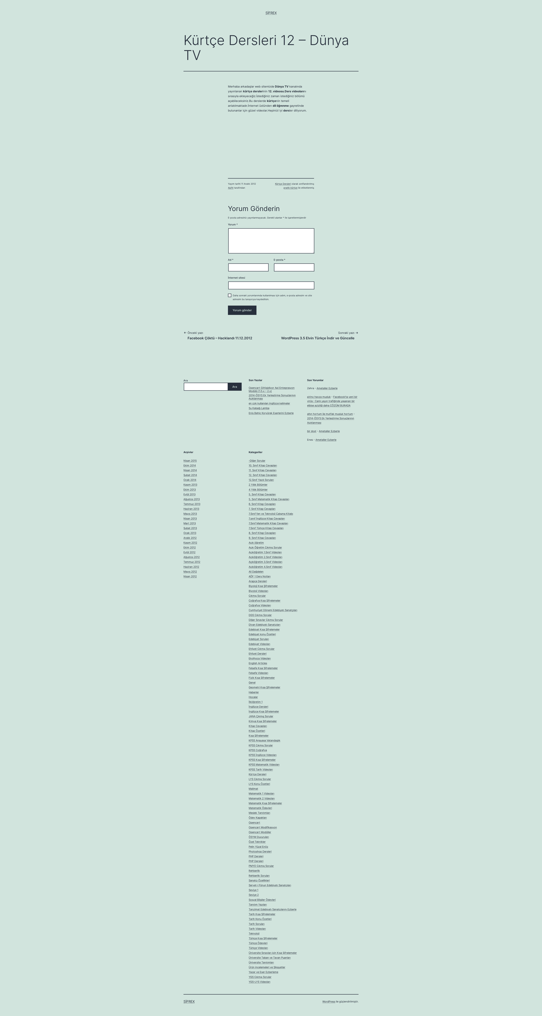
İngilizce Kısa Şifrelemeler (264, 711)
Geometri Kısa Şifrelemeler (264, 687)
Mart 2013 (189, 523)
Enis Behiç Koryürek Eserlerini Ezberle (271, 413)
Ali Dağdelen (256, 571)
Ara (185, 380)
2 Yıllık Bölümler (258, 484)
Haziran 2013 (191, 508)
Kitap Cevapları (258, 726)
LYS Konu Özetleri (259, 783)
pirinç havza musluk (319, 396)
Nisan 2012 (190, 576)
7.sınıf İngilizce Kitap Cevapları (267, 518)
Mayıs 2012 (190, 571)
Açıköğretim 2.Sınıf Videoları (265, 557)
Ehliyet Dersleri (257, 653)
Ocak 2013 (189, 532)
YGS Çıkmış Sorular (260, 976)
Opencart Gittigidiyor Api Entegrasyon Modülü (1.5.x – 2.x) (272, 389)
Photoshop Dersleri (260, 851)
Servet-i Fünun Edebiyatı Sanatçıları (270, 885)
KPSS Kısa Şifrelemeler (262, 759)
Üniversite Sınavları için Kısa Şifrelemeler (273, 952)
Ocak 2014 (189, 479)
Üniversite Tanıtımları (261, 962)
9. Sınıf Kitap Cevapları (262, 537)
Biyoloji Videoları (258, 590)
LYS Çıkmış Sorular (260, 779)
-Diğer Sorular (257, 460)
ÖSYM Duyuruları (259, 836)
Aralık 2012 (190, 537)
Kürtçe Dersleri (283, 183)
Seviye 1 (253, 890)
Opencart (254, 822)
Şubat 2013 (190, 528)
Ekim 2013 (189, 489)
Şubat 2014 (190, 475)
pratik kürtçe (290, 187)
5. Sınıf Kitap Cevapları (262, 494)
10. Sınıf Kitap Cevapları (263, 465)
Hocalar (253, 697)
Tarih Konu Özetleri (260, 918)
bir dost (311, 431)
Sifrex (271, 13)
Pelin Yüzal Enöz (258, 846)
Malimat (253, 788)
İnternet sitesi (236, 277)
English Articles (258, 663)
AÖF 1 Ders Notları (260, 576)
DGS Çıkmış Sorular (260, 615)
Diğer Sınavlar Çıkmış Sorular (266, 619)
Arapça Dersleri (258, 581)
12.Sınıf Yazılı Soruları (261, 479)
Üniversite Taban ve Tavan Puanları (270, 957)
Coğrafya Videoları (260, 605)
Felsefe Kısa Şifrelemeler (263, 668)
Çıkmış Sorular (257, 595)
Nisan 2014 (190, 470)
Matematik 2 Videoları (262, 798)
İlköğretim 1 (256, 701)
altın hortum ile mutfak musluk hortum (330, 413)
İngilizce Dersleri (258, 706)
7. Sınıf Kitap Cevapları (262, 508)
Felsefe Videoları (258, 672)
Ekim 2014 (189, 465)
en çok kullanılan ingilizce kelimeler (269, 403)
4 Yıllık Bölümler (258, 489)
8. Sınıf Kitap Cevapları (262, 532)
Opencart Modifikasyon (263, 827)
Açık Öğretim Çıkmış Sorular (265, 547)
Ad (230, 259)
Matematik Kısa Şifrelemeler (265, 803)
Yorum (233, 224)
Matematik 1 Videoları (261, 793)
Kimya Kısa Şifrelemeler (263, 721)
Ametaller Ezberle (327, 388)
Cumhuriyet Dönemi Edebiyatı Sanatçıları (273, 610)
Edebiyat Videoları (259, 644)
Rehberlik (254, 870)
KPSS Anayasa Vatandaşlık (264, 740)
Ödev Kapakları (258, 817)
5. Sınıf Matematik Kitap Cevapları (269, 499)
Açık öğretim (256, 542)
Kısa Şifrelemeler (259, 735)
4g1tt (230, 187)
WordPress (328, 1001)
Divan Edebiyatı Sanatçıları (264, 624)
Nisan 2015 (190, 460)
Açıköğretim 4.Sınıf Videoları (265, 566)
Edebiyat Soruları (259, 639)
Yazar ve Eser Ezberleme (263, 972)
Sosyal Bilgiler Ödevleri (262, 899)
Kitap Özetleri (257, 730)
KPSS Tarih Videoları (261, 769)
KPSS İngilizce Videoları (263, 754)
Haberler (254, 692)
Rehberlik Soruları (259, 875)
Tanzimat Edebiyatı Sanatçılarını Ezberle (272, 909)
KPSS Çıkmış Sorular (261, 745)
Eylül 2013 (189, 494)
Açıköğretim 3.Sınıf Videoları (265, 561)
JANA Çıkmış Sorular (261, 716)
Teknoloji (254, 933)
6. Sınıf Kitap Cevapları (262, 503)
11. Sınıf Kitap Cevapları (262, 470)
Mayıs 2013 (190, 513)
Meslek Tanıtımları (259, 812)
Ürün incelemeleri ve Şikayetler (267, 967)
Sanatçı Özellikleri (259, 880)
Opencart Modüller (260, 832)
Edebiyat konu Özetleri (262, 634)
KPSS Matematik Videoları (264, 764)
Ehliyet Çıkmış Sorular (262, 648)
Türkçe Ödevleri (258, 943)
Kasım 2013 (190, 484)
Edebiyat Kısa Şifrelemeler (264, 629)
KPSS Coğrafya (258, 750)
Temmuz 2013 (191, 503)
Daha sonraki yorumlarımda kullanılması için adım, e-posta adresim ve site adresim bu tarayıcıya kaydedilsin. (272, 297)
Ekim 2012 (189, 547)
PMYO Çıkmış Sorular (261, 865)
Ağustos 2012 (191, 557)
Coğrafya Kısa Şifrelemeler (264, 600)
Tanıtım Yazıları (258, 904)
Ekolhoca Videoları (260, 658)
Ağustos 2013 (191, 499)
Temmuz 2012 (191, 561)
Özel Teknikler (257, 841)
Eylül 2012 (189, 552)
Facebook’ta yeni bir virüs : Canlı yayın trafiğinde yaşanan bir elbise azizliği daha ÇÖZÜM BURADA (332, 401)
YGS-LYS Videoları (259, 981)
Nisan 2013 (190, 518)
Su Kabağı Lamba (259, 408)
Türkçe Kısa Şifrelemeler (263, 938)
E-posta (279, 259)
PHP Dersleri (256, 856)
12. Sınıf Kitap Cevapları (263, 475)
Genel (252, 682)
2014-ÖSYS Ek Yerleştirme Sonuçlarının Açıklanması (272, 397)
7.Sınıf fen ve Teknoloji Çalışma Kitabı (271, 513)
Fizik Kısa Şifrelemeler (262, 677)
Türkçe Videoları (258, 947)
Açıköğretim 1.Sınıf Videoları (265, 552)
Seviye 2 (254, 894)
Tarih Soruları (257, 923)
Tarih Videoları (257, 928)
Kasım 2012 (190, 542)
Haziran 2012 (191, 566)
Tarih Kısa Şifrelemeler (262, 914)
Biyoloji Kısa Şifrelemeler (263, 586)
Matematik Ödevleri (260, 808)
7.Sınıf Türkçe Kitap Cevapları (266, 528)
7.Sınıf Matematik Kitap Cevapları (268, 523)
